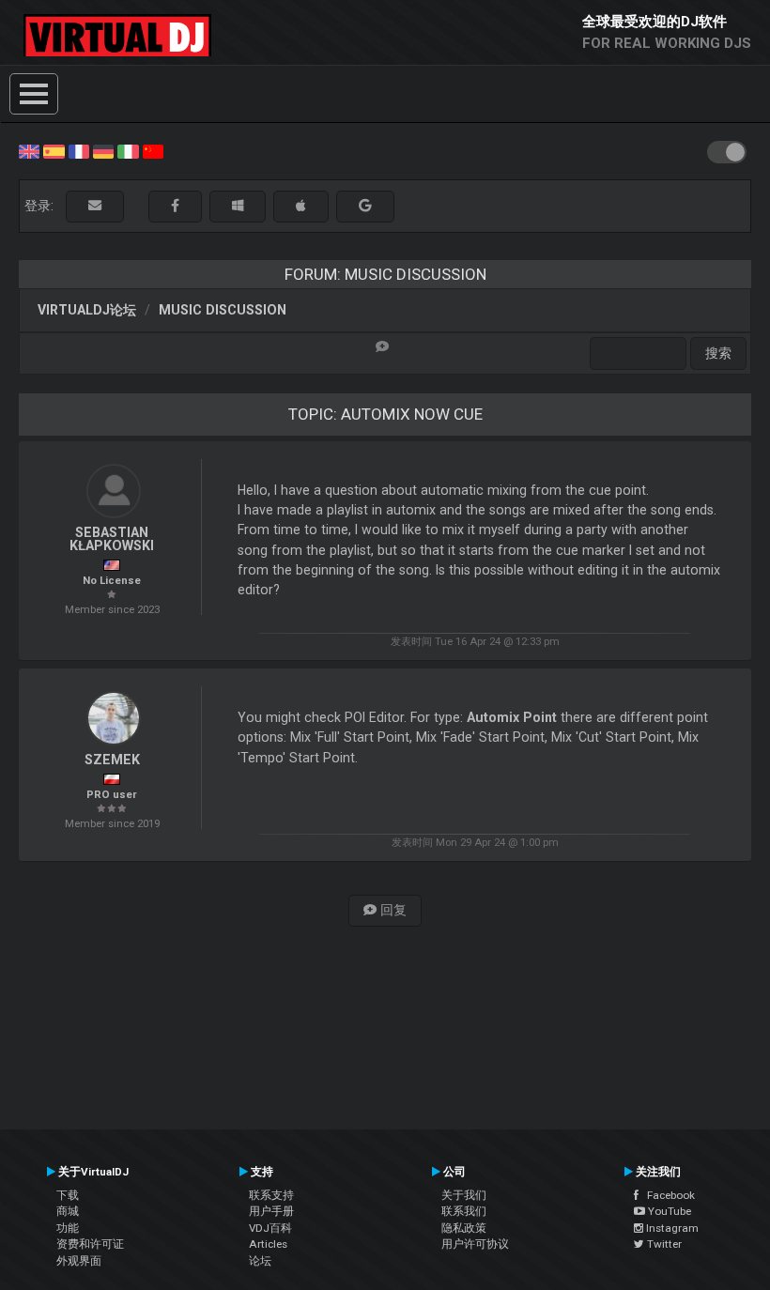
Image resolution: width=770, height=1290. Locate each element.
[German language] (103, 150)
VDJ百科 (270, 1228)
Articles (268, 1244)
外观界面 (78, 1260)
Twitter (663, 1244)
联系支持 (271, 1195)
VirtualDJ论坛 (87, 309)
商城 (67, 1211)
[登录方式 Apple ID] (301, 206)
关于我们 (463, 1195)
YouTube (668, 1211)
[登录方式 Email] (95, 206)
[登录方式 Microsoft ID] (237, 206)
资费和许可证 (90, 1244)
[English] (29, 150)
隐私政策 (463, 1228)
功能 (67, 1228)
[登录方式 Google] (365, 206)
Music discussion (222, 309)
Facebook (667, 1195)
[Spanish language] (53, 150)
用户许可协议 (475, 1244)
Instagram (671, 1228)
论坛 (260, 1260)
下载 (67, 1195)
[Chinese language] (153, 150)
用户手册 (271, 1211)
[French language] (79, 150)
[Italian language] (127, 150)
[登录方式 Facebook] (175, 206)
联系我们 (463, 1211)
